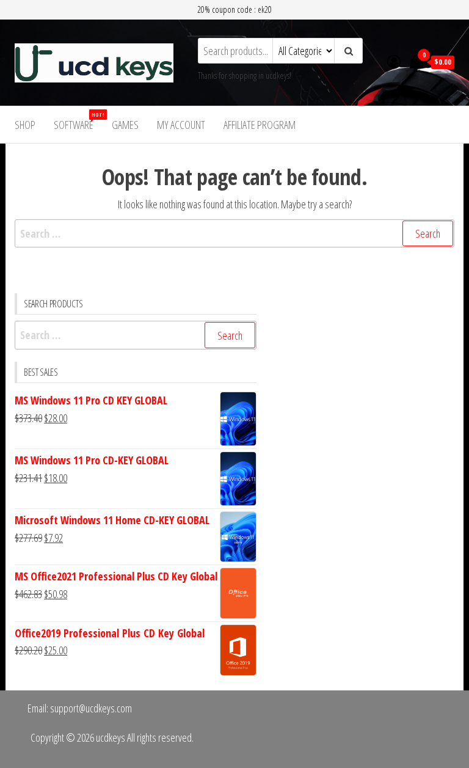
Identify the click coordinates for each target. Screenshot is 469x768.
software (78, 121)
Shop (25, 124)
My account (181, 124)
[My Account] (394, 61)
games (125, 124)
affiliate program (260, 124)
